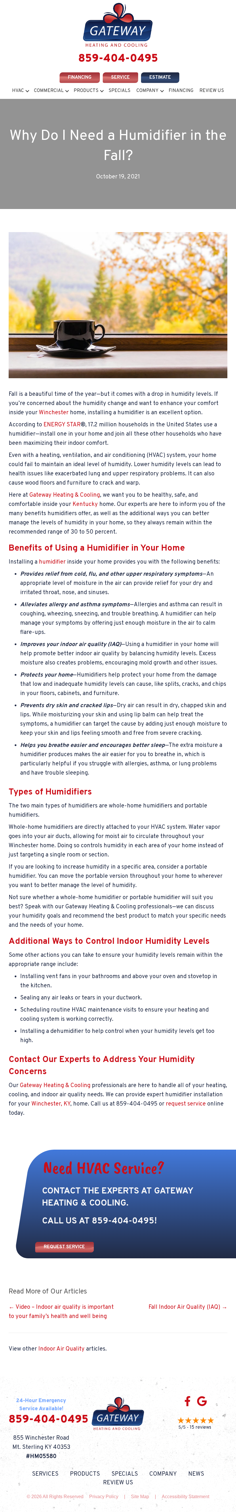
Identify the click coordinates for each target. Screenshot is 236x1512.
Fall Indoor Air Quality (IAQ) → (188, 1307)
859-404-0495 (118, 59)
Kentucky (85, 504)
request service (186, 1104)
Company (147, 91)
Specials (119, 91)
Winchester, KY (50, 1104)
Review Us (211, 91)
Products (86, 91)
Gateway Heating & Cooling (64, 495)
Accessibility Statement (185, 1496)
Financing (181, 91)
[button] (27, 91)
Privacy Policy (103, 1496)
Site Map (140, 1496)
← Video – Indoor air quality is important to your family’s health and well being (61, 1312)
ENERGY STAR (62, 425)
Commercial (49, 91)
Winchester (53, 413)
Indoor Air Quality (61, 1349)
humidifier (52, 562)
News (196, 1474)
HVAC (18, 91)
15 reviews (200, 1427)
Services (45, 1474)
